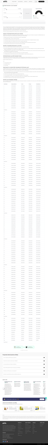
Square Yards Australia (28, 427)
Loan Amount (5, 8)
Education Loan (20, 435)
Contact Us (34, 427)
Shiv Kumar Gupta (18, 347)
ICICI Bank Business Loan (36, 390)
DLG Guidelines (42, 424)
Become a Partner (41, 1)
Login (36, 1)
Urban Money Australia (28, 431)
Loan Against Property (20, 428)
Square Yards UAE (27, 428)
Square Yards (26, 424)
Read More (16, 410)
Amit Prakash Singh (30, 347)
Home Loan (19, 424)
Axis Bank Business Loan (36, 393)
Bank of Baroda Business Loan (27, 390)
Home (33, 424)
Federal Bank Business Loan (36, 392)
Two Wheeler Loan (20, 431)
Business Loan (19, 427)
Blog (33, 428)
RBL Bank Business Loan (36, 389)
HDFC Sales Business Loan (36, 394)
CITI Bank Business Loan (36, 391)
